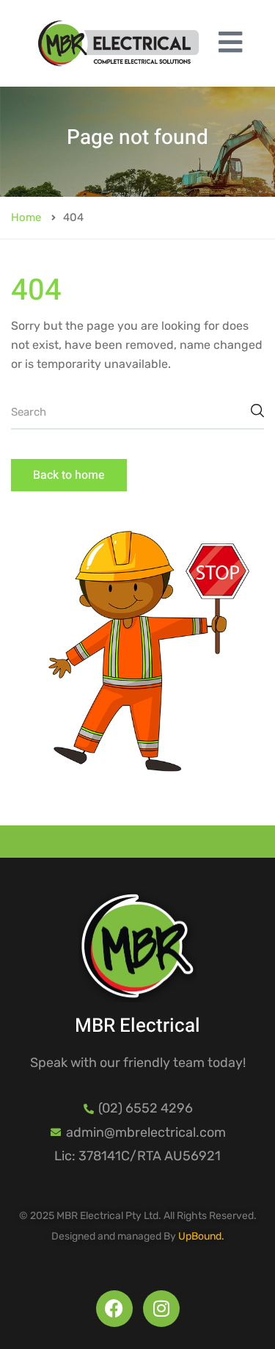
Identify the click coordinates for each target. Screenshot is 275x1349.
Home (26, 217)
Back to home (69, 475)
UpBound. (201, 1236)
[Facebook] (114, 1308)
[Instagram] (161, 1308)
